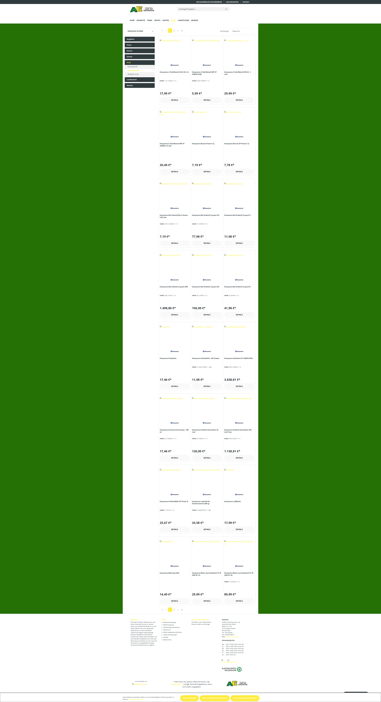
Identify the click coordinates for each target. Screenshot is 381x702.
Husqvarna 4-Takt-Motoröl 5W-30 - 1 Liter (237, 73)
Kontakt (246, 2)
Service (129, 51)
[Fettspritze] (175, 335)
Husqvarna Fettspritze (168, 358)
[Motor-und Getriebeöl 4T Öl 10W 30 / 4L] (239, 550)
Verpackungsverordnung (171, 627)
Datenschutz (167, 640)
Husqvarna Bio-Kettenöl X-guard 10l (205, 215)
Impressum (167, 630)
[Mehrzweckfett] (175, 550)
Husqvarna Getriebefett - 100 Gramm (205, 358)
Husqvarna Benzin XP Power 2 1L (237, 144)
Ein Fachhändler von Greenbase (209, 2)
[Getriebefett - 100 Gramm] (207, 335)
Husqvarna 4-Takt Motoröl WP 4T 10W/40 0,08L (204, 73)
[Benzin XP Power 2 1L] (239, 120)
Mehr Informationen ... (136, 699)
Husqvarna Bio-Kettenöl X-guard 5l (237, 287)
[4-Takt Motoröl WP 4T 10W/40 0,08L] (207, 49)
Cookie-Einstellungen (170, 635)
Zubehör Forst (133, 74)
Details (174, 100)
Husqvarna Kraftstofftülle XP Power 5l (174, 501)
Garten (129, 57)
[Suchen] (226, 9)
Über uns (134, 620)
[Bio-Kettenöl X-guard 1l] (239, 192)
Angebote (130, 39)
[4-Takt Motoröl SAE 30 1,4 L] (175, 49)
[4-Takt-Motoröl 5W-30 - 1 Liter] (239, 49)
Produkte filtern (135, 31)
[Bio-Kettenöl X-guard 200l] (175, 264)
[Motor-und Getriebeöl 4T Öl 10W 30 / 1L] (207, 550)
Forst (129, 62)
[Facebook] (225, 661)
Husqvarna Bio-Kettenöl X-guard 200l (174, 287)
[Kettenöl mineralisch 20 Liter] (207, 407)
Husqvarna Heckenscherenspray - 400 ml (174, 431)
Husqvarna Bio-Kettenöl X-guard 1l (237, 215)
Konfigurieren (189, 698)
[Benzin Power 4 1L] (207, 120)
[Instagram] (231, 661)
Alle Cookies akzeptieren (245, 698)
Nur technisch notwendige (214, 698)
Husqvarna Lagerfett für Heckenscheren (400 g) (201, 502)
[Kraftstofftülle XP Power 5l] (175, 478)
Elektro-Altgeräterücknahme (172, 632)
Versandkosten (177, 684)
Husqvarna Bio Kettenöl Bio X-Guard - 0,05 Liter (174, 216)
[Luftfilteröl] (239, 478)
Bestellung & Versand (200, 620)
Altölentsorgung (168, 625)
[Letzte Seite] (182, 30)
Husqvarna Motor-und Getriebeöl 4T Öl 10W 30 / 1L (206, 574)
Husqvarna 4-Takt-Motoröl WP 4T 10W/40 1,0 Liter (172, 145)
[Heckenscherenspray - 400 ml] (175, 407)
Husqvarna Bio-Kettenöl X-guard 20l (205, 287)
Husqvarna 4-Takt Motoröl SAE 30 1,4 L (174, 72)
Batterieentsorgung (169, 622)
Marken (130, 85)
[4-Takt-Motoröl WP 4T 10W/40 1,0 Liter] (175, 120)
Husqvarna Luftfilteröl (232, 501)
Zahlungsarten (232, 2)
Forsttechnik (132, 67)
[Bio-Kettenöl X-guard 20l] (207, 264)
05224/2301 (229, 633)
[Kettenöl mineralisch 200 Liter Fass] (239, 407)
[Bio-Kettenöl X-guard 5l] (239, 264)
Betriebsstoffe (133, 70)
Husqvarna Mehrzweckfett (169, 573)
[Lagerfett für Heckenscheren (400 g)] (207, 478)
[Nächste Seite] (178, 30)
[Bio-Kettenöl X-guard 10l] (207, 192)
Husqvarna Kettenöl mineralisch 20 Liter (205, 431)
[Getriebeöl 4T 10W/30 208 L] (239, 335)
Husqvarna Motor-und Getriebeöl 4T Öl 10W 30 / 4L (238, 574)
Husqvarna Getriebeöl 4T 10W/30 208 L (238, 358)
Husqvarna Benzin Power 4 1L (203, 144)
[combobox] (200, 9)
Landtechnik (132, 80)
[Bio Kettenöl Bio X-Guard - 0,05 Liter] (175, 192)
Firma (129, 45)
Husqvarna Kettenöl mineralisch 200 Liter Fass (238, 431)
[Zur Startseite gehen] (143, 9)
